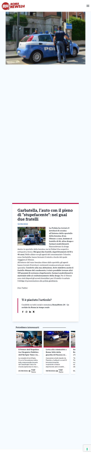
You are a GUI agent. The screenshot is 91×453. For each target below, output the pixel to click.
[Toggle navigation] (88, 6)
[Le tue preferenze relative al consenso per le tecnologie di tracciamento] (87, 449)
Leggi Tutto (33, 371)
